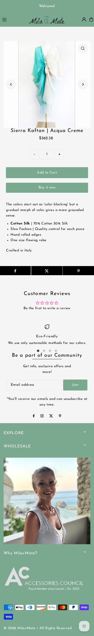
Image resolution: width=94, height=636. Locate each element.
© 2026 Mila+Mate (19, 628)
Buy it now (47, 187)
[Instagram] (42, 416)
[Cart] (91, 19)
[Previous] (11, 84)
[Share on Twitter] (47, 270)
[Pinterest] (60, 416)
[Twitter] (51, 416)
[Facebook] (34, 416)
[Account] (84, 19)
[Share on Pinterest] (78, 270)
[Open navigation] (12, 19)
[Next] (83, 84)
